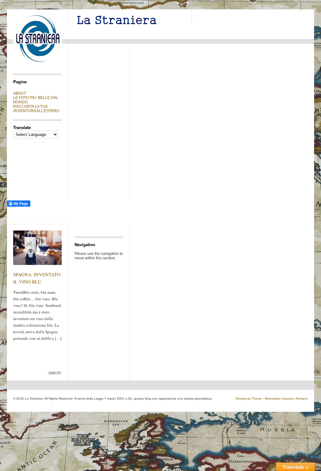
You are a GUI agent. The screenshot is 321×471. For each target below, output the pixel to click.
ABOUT (19, 93)
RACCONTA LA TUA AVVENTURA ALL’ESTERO (36, 108)
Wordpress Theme (248, 398)
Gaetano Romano (295, 398)
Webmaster (273, 398)
